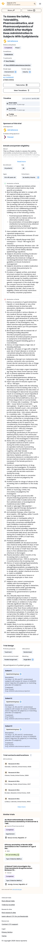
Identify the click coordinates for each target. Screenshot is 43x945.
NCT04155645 (8, 77)
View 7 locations (20, 90)
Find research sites (9, 913)
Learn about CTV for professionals (15, 916)
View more (22, 807)
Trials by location (8, 905)
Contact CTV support (10, 924)
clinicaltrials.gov (17, 889)
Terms (4, 936)
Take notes (20, 85)
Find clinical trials (8, 901)
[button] (8, 54)
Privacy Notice (7, 932)
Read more (21, 161)
